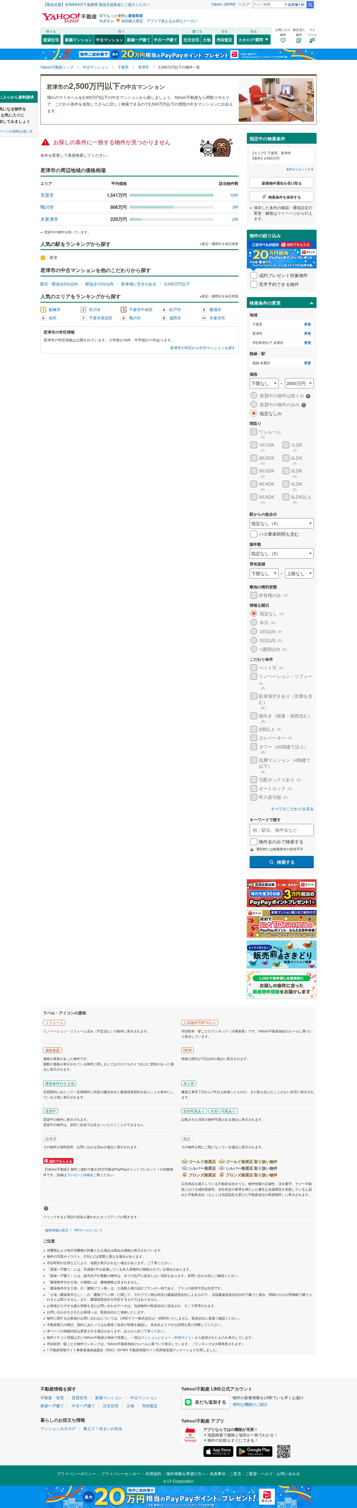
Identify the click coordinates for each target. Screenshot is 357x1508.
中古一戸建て (165, 39)
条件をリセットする (300, 169)
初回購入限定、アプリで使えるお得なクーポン (159, 20)
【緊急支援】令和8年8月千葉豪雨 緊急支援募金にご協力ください (96, 4)
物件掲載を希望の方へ (186, 1473)
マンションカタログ (58, 1428)
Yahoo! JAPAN (223, 4)
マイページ (287, 213)
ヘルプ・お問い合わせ (280, 1473)
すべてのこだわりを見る (292, 808)
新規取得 (135, 15)
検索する (286, 862)
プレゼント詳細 (78, 1174)
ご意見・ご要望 (243, 1473)
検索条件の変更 (265, 303)
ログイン (106, 20)
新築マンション (78, 39)
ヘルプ (243, 4)
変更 (307, 324)
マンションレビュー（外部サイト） (168, 1337)
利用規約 (153, 1473)
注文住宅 (191, 39)
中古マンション (109, 39)
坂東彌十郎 (296, 4)
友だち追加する (210, 1402)
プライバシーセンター (120, 1473)
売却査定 (224, 39)
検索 (310, 4)
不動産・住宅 (52, 1397)
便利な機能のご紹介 (250, 1404)
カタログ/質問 (250, 39)
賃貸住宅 (51, 39)
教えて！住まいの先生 (102, 1428)
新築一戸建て (138, 39)
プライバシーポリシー (76, 1473)
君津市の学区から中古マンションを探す (202, 347)
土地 (207, 39)
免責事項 (217, 1473)
